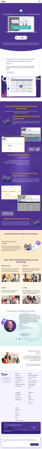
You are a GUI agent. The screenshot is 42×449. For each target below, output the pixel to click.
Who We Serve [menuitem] (18, 409)
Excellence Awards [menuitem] (18, 399)
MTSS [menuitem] (29, 378)
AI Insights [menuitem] (17, 382)
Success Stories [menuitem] (31, 399)
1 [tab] (19, 339)
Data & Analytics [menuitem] (18, 378)
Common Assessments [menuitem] (32, 382)
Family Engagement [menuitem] (31, 384)
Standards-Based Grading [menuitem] (33, 375)
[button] (16, 37)
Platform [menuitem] (17, 373)
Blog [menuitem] (29, 394)
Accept (34, 444)
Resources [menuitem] (30, 392)
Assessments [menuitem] (17, 375)
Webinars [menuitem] (30, 397)
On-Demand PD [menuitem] (18, 397)
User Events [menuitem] (17, 396)
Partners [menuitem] (16, 413)
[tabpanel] (21, 324)
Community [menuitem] (17, 392)
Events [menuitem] (16, 416)
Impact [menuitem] (16, 411)
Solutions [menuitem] (30, 373)
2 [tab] (22, 339)
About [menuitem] (16, 407)
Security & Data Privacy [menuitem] (19, 420)
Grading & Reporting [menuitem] (19, 377)
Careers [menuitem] (16, 418)
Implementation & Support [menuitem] (20, 384)
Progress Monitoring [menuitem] (19, 380)
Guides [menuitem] (29, 396)
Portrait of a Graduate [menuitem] (32, 380)
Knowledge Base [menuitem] (18, 394)
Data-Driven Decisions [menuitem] (32, 377)
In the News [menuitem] (17, 415)
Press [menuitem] (29, 401)
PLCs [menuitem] (29, 387)
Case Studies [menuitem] (30, 403)
